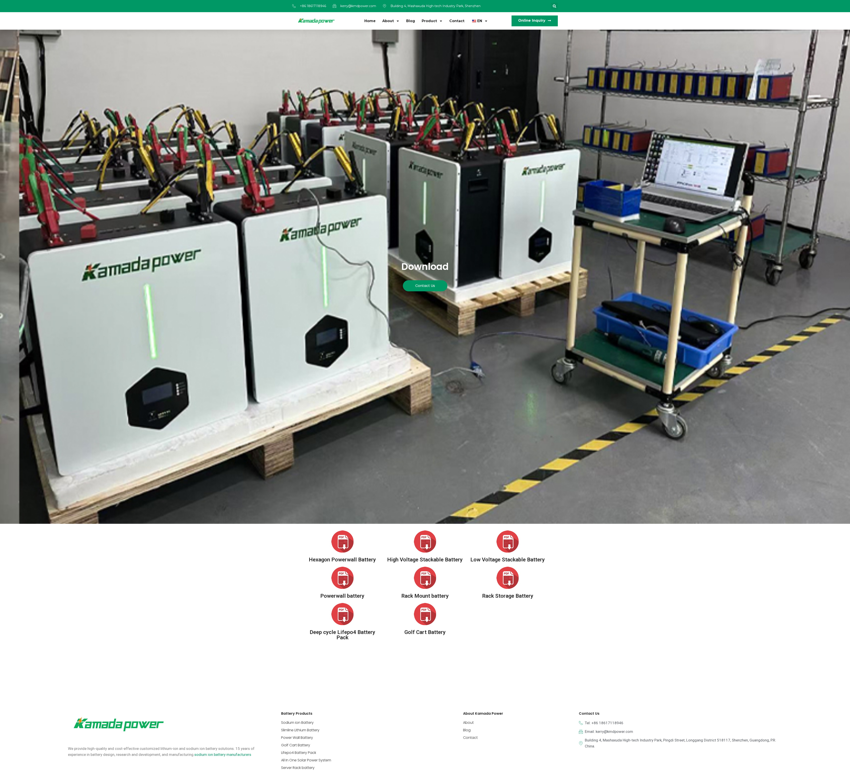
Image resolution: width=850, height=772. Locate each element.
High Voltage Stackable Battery (425, 560)
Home (370, 21)
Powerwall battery (342, 596)
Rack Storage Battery (507, 596)
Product (429, 21)
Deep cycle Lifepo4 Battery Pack (342, 635)
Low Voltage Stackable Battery (507, 560)
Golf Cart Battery (425, 632)
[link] (222, 754)
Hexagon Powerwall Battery (342, 560)
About (388, 21)
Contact (456, 21)
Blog (410, 21)
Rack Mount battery (425, 596)
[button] (554, 6)
